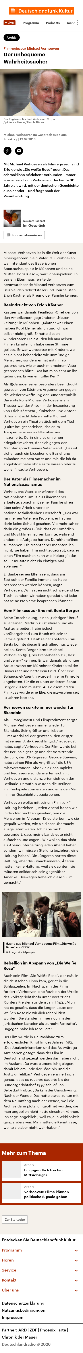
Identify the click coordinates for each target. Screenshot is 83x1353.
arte (63, 1329)
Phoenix (49, 1329)
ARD (23, 1329)
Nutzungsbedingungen (23, 1310)
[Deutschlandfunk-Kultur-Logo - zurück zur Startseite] (41, 10)
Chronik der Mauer (19, 1337)
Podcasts (53, 23)
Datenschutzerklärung (23, 1303)
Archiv (12, 37)
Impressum (12, 1317)
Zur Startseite (15, 1219)
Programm (31, 23)
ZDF (34, 1329)
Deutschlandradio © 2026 (26, 1344)
